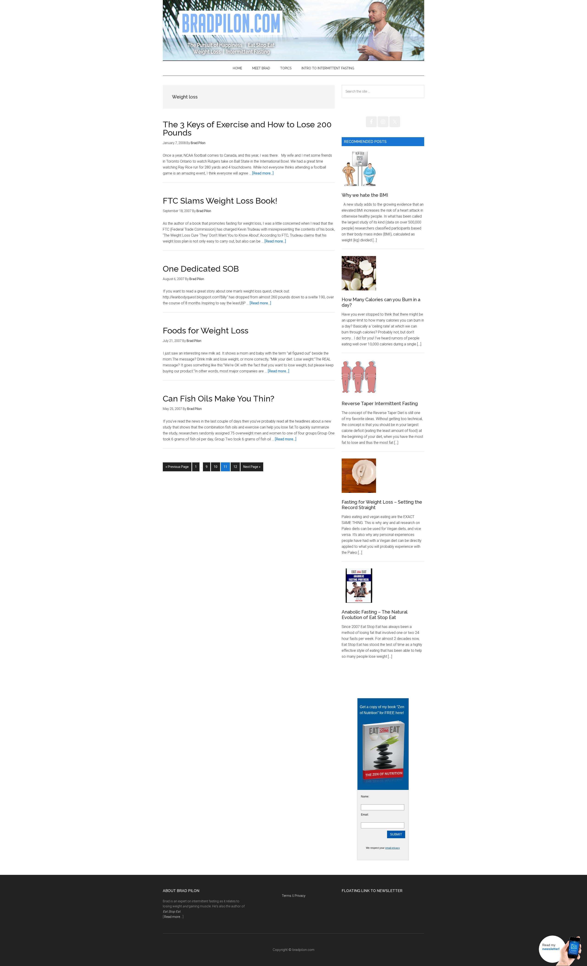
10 (216, 467)
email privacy (392, 847)
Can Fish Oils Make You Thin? (218, 398)
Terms (286, 896)
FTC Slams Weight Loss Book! (220, 200)
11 (226, 467)
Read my (551, 947)
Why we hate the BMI (365, 195)
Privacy (300, 896)
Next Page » (251, 468)
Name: (365, 796)
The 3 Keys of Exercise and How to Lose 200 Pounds (247, 128)
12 (236, 467)
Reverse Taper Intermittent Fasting (380, 403)
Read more (172, 917)
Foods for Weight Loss (205, 330)
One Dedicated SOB (201, 268)
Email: (365, 814)
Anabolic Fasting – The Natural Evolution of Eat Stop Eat (374, 614)
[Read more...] (263, 173)
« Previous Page (177, 468)
